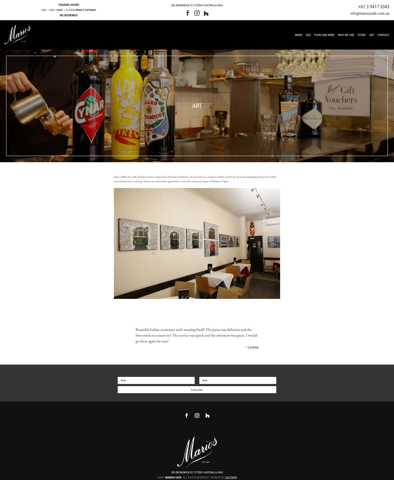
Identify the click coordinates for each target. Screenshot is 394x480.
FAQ (308, 35)
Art (371, 35)
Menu (298, 35)
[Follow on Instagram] (197, 415)
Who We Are (346, 35)
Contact (383, 35)
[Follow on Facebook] (186, 415)
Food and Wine (324, 35)
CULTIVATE (231, 477)
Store (362, 35)
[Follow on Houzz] (207, 415)
